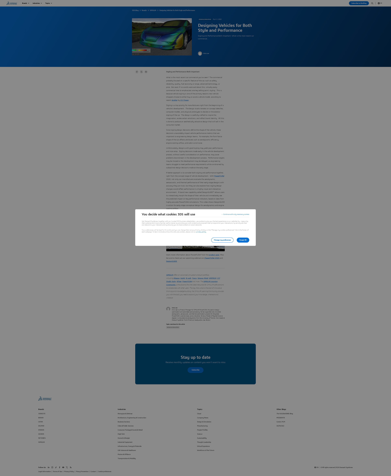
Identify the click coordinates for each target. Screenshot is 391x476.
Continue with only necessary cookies (236, 214)
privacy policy (201, 232)
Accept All (243, 240)
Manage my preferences (222, 240)
